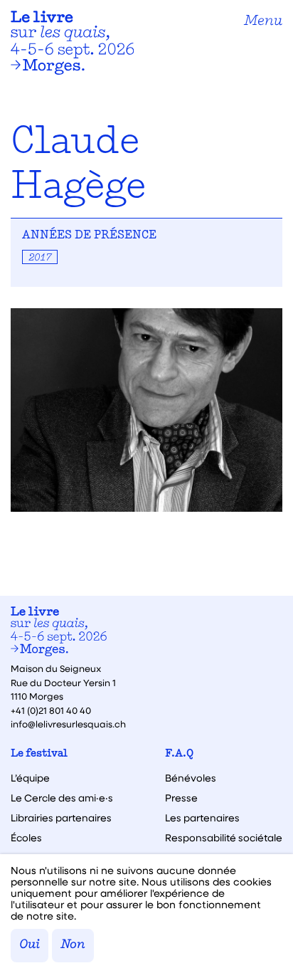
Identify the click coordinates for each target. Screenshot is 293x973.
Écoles (26, 838)
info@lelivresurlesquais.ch (68, 723)
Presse (181, 798)
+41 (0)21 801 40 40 (51, 710)
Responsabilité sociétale (223, 838)
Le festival (39, 754)
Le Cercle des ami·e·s (62, 798)
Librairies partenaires (61, 818)
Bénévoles (190, 778)
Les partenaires (202, 818)
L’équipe (30, 778)
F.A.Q (179, 754)
